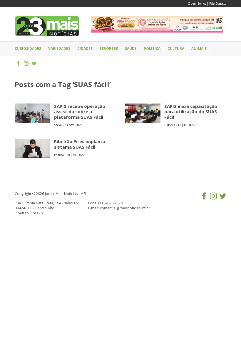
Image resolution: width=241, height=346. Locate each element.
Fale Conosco (217, 3)
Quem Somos (197, 3)
